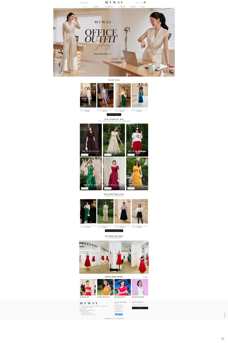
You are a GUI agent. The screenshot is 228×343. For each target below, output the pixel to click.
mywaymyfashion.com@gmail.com (88, 310)
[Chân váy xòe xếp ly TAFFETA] (122, 97)
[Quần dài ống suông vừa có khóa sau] (140, 213)
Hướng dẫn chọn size (119, 305)
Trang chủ (85, 6)
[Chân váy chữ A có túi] (140, 97)
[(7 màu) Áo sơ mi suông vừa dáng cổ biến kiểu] (105, 213)
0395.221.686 (85, 2)
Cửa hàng (133, 6)
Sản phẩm (96, 6)
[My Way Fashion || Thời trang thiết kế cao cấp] (114, 2)
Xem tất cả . (114, 114)
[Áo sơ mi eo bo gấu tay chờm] (105, 97)
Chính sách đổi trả (118, 309)
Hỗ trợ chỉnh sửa (118, 308)
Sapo (123, 318)
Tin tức (143, 6)
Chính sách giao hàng (119, 306)
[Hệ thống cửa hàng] (114, 257)
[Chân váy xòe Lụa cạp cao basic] (88, 97)
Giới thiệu (117, 303)
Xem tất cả (85, 154)
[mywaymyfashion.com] (114, 42)
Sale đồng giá (109, 6)
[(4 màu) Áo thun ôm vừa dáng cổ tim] (122, 213)
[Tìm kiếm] (147, 2)
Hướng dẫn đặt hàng (119, 311)
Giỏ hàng (143, 2)
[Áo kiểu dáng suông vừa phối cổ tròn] (88, 213)
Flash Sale (122, 6)
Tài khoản (137, 2)
